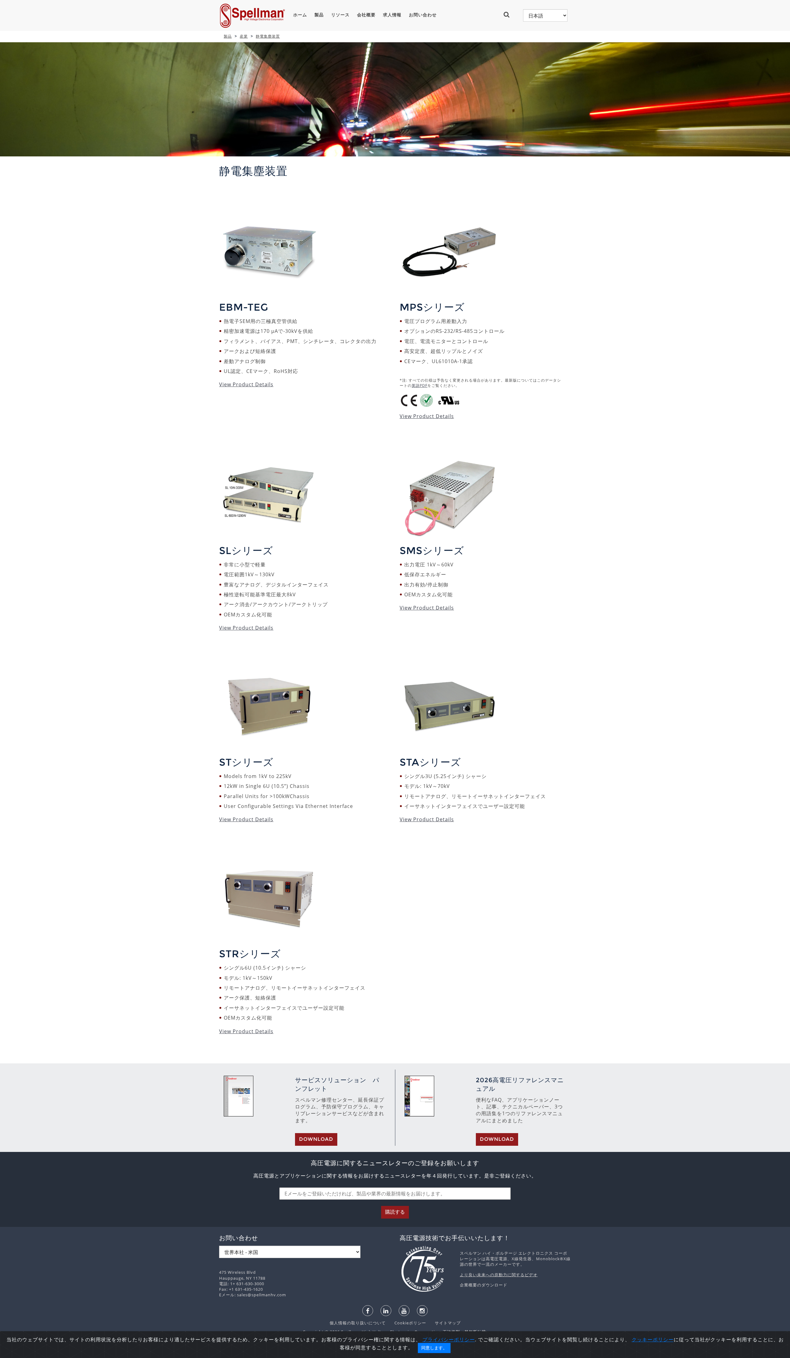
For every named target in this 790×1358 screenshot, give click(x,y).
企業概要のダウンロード (483, 1285)
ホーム (300, 15)
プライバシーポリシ (446, 1339)
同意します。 (434, 1348)
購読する (395, 1212)
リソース (340, 15)
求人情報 (392, 15)
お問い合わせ (423, 15)
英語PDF (419, 385)
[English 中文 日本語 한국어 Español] (545, 15)
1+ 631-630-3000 (247, 1283)
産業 (244, 36)
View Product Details (246, 384)
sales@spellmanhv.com (261, 1295)
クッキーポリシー (653, 1339)
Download (316, 1139)
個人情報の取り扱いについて (358, 1323)
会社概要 (366, 15)
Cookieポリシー (407, 1323)
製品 (319, 15)
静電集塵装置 (268, 36)
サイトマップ (444, 1323)
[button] (509, 14)
